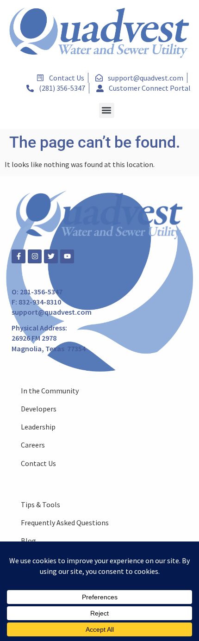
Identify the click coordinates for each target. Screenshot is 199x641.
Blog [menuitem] (28, 540)
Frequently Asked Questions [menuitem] (65, 522)
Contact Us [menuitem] (38, 463)
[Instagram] (35, 256)
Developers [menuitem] (38, 408)
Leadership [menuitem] (38, 426)
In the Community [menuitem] (50, 390)
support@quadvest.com (52, 312)
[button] (106, 110)
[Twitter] (51, 256)
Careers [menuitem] (33, 444)
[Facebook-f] (18, 256)
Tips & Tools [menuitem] (40, 504)
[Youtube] (67, 256)
